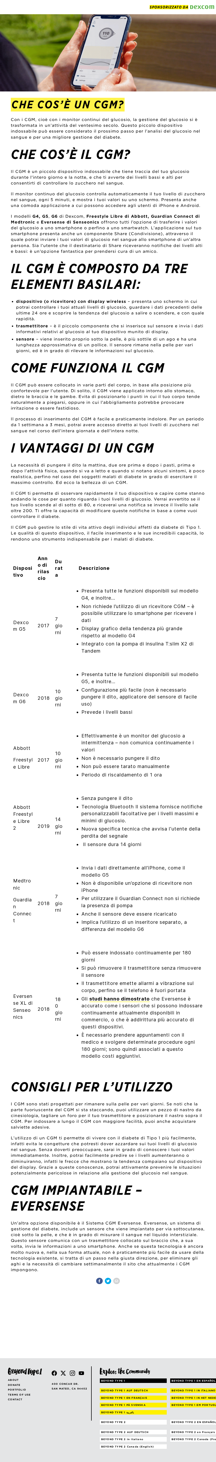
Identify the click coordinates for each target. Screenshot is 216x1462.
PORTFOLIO (17, 1389)
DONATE (14, 1384)
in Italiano (122, 1439)
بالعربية (117, 1412)
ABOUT (13, 1379)
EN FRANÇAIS (124, 1397)
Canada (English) (127, 1446)
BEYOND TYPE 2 (113, 1422)
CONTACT (15, 1399)
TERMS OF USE (19, 1394)
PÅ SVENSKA (123, 1404)
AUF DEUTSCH (124, 1390)
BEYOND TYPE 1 (113, 1380)
